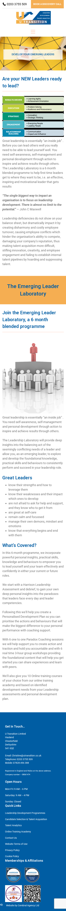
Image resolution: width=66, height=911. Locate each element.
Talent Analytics (13, 825)
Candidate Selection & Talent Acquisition (26, 819)
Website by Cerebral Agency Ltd (22, 905)
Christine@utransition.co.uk (26, 755)
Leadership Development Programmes (25, 813)
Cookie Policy (12, 856)
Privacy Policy (12, 850)
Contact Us (11, 837)
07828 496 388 (21, 762)
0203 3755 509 (16, 4)
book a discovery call (47, 4)
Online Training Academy (18, 831)
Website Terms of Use (16, 844)
